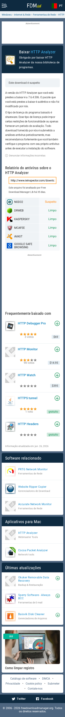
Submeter (53, 683)
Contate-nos (35, 688)
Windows (7, 14)
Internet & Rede (22, 14)
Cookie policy (34, 683)
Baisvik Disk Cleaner (31, 614)
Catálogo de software (23, 678)
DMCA (46, 678)
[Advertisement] (32, 33)
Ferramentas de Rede (44, 14)
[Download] (58, 578)
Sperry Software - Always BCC (34, 596)
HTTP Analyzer (43, 52)
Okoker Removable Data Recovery (33, 579)
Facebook (47, 698)
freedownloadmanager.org (37, 708)
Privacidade (13, 683)
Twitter (21, 698)
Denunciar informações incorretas (27, 155)
